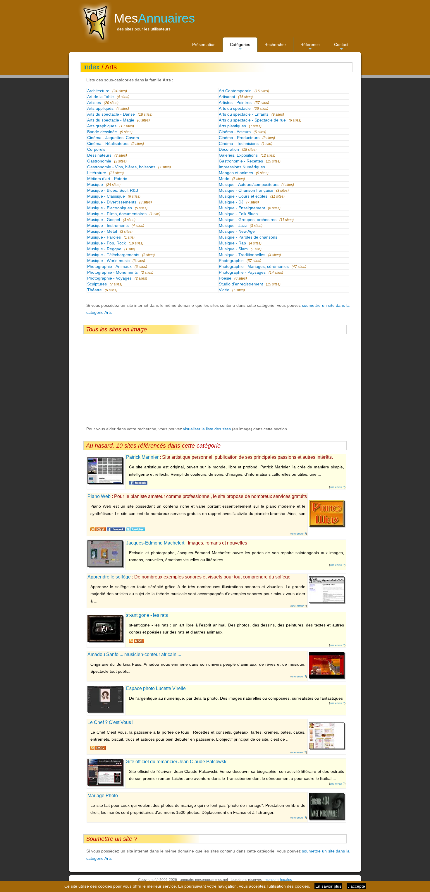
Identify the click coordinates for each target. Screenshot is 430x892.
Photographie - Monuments (112, 272)
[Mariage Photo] (327, 819)
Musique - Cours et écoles (243, 196)
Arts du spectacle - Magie (110, 120)
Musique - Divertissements (111, 202)
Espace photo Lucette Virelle (156, 688)
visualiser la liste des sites (207, 429)
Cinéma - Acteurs (235, 131)
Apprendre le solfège (109, 576)
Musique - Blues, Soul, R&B (112, 190)
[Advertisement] (215, 380)
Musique (95, 184)
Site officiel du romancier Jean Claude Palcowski (177, 761)
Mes (154, 18)
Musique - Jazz (233, 225)
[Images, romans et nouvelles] (105, 566)
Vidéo (224, 289)
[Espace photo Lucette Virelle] (105, 712)
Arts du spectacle (235, 108)
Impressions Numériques (242, 167)
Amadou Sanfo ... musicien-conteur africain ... (134, 654)
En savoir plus (328, 886)
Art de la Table (100, 96)
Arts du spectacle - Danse (111, 114)
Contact (341, 47)
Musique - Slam (233, 248)
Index (91, 67)
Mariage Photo (102, 795)
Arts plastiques (232, 126)
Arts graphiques (101, 126)
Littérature (96, 172)
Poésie (225, 278)
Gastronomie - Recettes (241, 161)
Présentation (204, 44)
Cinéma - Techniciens (239, 143)
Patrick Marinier (142, 457)
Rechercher (275, 44)
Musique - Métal (102, 231)
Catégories (240, 47)
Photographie (231, 260)
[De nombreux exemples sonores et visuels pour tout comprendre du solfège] (327, 602)
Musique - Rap (232, 243)
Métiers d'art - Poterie (107, 178)
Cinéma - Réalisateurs (107, 143)
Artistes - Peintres (235, 102)
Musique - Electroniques (109, 208)
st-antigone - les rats (147, 615)
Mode (224, 178)
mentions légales (278, 879)
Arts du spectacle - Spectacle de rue (252, 120)
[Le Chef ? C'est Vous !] (327, 749)
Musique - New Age (237, 231)
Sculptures (97, 284)
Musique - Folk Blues (238, 213)
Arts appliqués (100, 108)
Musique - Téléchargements (113, 254)
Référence (310, 47)
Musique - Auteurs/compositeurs (248, 184)
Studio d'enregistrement (241, 284)
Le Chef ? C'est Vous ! (110, 722)
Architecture (98, 90)
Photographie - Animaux (109, 266)
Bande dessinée (102, 131)
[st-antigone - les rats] (105, 641)
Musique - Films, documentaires (117, 213)
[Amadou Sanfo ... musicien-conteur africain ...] (327, 678)
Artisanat (227, 96)
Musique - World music (108, 260)
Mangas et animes (236, 172)
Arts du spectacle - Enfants (244, 114)
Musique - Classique (106, 196)
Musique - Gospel (103, 219)
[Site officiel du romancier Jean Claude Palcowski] (105, 785)
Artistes (94, 102)
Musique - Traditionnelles (242, 254)
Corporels (96, 149)
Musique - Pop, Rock (106, 243)
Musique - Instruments (108, 225)
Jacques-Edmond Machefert (155, 542)
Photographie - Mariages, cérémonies (254, 266)
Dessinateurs (99, 155)
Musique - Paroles (104, 237)
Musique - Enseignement (242, 208)
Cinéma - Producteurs (239, 137)
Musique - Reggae (104, 248)
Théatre (94, 289)
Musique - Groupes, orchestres (247, 219)
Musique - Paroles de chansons (248, 237)
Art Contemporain (235, 90)
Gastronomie (99, 161)
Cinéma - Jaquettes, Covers (113, 137)
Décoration (229, 149)
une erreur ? (337, 487)
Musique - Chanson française (246, 190)
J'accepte (356, 886)
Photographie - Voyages (109, 278)
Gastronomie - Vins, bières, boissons (121, 167)
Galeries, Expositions (238, 155)
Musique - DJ (231, 202)
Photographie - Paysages (242, 272)
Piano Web (99, 496)
